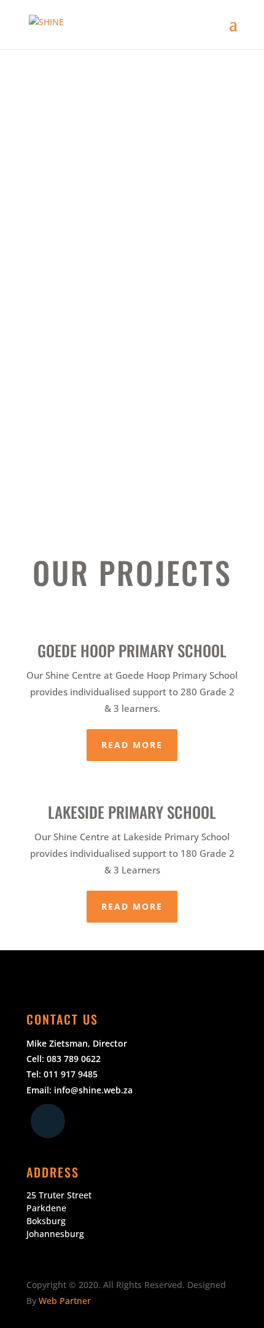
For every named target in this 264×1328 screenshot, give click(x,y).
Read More (132, 745)
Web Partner (65, 1301)
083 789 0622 (74, 1058)
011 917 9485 (71, 1074)
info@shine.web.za (93, 1090)
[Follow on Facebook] (48, 1121)
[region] (132, 276)
